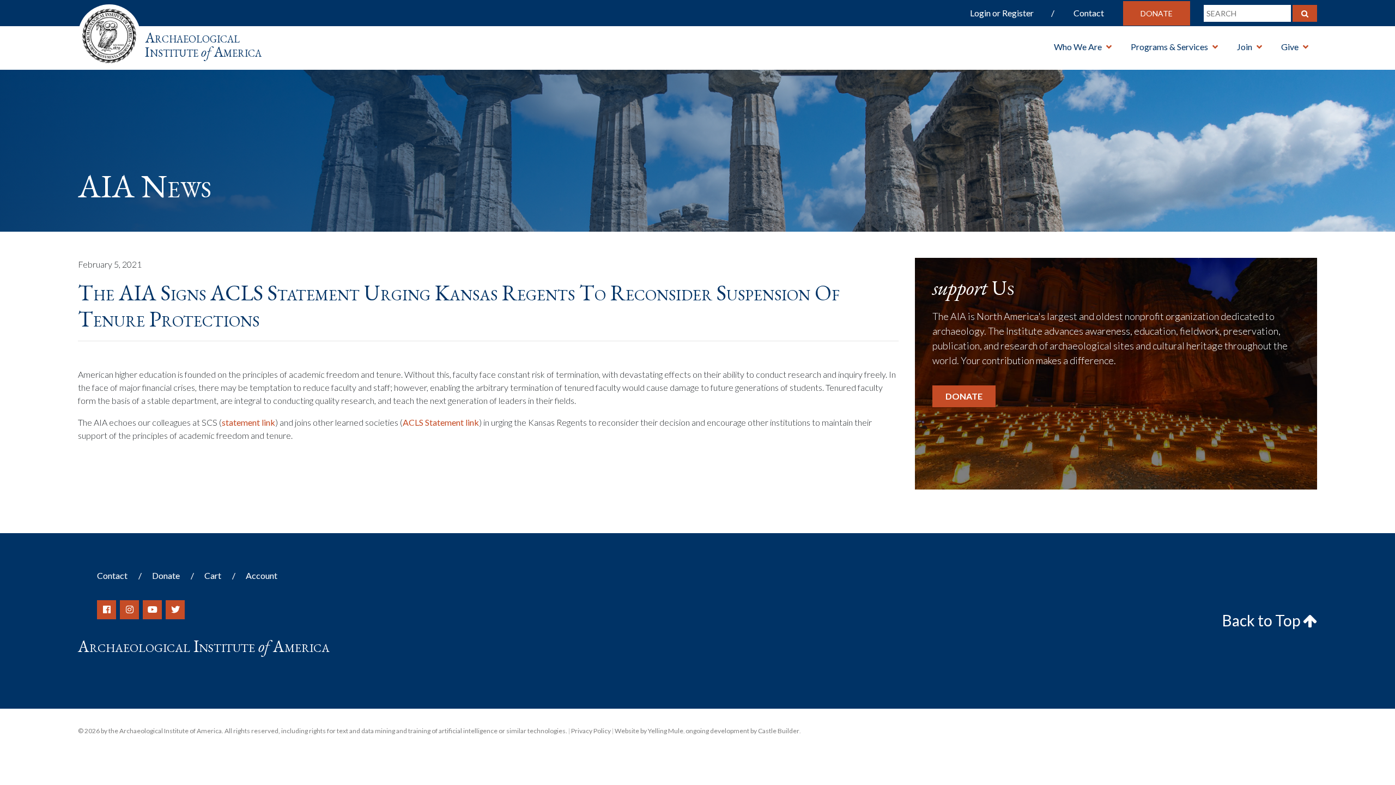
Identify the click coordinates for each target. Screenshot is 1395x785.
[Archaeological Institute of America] (109, 32)
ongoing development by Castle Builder (742, 731)
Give (1290, 46)
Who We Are (1078, 46)
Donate (1157, 13)
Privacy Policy (591, 731)
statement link (248, 422)
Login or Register (1002, 13)
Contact (1088, 13)
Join (1244, 46)
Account (261, 575)
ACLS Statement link (441, 422)
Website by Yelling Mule (649, 731)
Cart (212, 575)
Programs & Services (1169, 46)
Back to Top (1262, 620)
